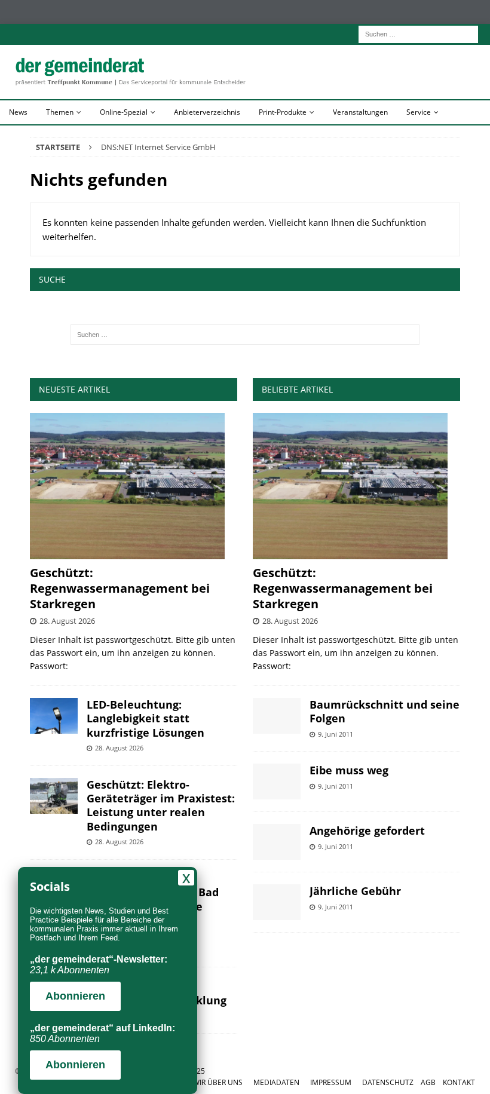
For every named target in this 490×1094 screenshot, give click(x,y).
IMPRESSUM (330, 1082)
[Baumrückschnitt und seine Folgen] (277, 716)
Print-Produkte (283, 112)
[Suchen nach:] (418, 33)
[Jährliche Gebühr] (277, 902)
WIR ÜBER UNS (218, 1082)
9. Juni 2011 (335, 734)
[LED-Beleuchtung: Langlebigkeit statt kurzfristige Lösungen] (54, 716)
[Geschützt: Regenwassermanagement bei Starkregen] (133, 486)
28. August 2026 (67, 620)
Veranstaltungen (360, 112)
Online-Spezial (124, 112)
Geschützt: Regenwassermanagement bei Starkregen (120, 588)
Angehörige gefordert (367, 830)
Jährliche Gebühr (355, 891)
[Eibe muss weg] (277, 781)
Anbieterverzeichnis (207, 112)
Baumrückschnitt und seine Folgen (385, 711)
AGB (428, 1082)
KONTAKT (459, 1082)
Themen (60, 112)
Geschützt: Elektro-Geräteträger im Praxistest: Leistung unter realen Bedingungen (161, 805)
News (18, 112)
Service (418, 112)
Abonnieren (75, 996)
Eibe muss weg (349, 770)
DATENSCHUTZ (388, 1082)
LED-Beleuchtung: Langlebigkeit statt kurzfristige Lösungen (145, 718)
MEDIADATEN (276, 1082)
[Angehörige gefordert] (277, 842)
